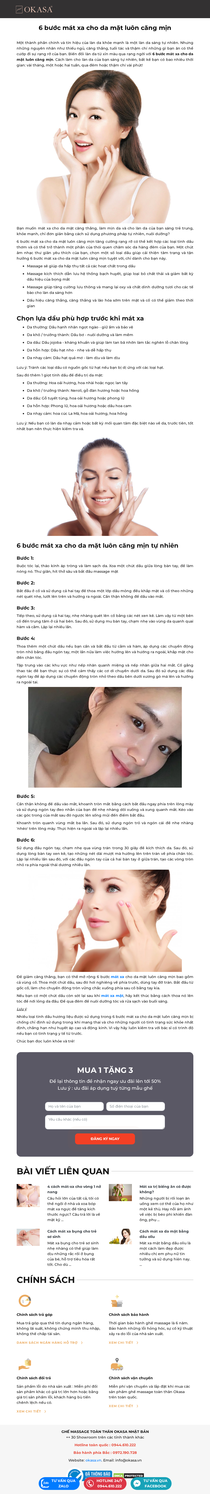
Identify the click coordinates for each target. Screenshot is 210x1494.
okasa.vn (93, 1460)
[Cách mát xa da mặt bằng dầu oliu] (120, 1236)
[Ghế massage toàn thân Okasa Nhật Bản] (34, 9)
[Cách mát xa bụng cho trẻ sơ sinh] (28, 1237)
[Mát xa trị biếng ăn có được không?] (120, 1192)
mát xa (117, 976)
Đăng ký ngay (105, 1138)
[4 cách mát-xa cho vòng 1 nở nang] (28, 1196)
